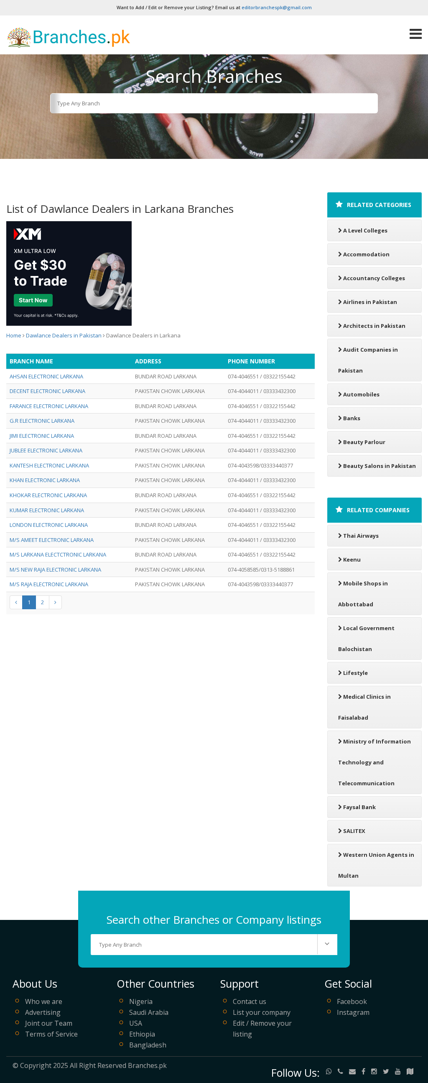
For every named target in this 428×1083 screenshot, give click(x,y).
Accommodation (366, 254)
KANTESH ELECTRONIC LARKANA (49, 465)
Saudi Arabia (148, 1012)
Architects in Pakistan (374, 325)
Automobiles (361, 394)
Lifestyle (355, 673)
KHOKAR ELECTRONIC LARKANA (48, 495)
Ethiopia (142, 1034)
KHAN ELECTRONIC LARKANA (45, 480)
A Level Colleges (365, 230)
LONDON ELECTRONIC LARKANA (49, 525)
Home (13, 335)
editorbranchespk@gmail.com (277, 7)
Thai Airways (361, 535)
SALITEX (354, 831)
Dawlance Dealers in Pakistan (64, 335)
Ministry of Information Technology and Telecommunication (374, 762)
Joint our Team (48, 1023)
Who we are (43, 1001)
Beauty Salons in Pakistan (379, 466)
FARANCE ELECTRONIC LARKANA (49, 406)
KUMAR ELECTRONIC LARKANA (47, 510)
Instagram (353, 1012)
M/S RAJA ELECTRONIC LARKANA (49, 584)
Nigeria (141, 1001)
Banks (351, 418)
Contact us (249, 1001)
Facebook (352, 1001)
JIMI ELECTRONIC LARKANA (42, 435)
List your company (261, 1012)
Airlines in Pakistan (370, 302)
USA (135, 1023)
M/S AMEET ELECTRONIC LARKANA (52, 540)
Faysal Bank (359, 807)
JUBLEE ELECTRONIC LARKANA (46, 450)
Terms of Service (51, 1034)
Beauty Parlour (364, 442)
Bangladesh (147, 1045)
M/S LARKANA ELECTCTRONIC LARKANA (58, 554)
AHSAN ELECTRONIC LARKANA (46, 376)
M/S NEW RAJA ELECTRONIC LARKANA (55, 569)
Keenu (352, 559)
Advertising (43, 1012)
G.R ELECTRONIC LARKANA (42, 420)
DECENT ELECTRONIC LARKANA (47, 391)
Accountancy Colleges (374, 278)
